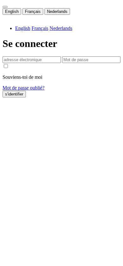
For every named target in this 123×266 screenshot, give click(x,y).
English (12, 11)
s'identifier (14, 94)
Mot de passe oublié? (23, 87)
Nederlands (57, 11)
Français (33, 11)
